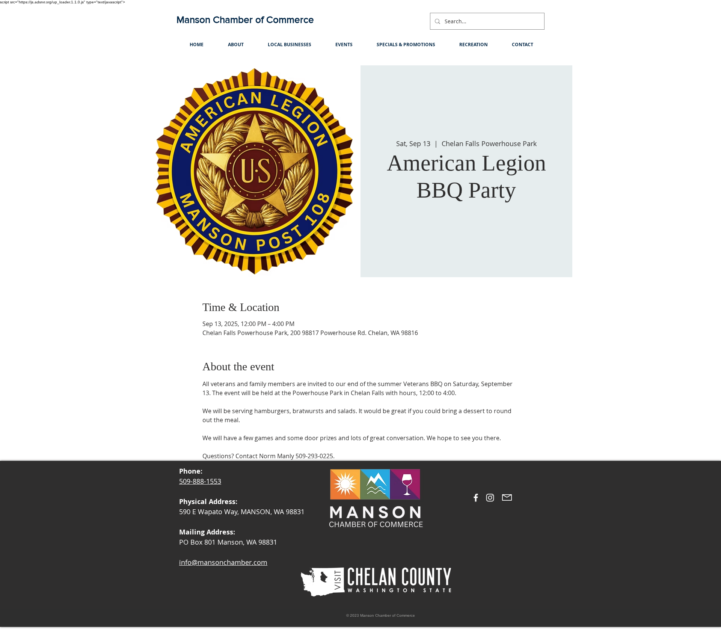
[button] (236, 44)
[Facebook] (476, 497)
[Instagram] (490, 497)
